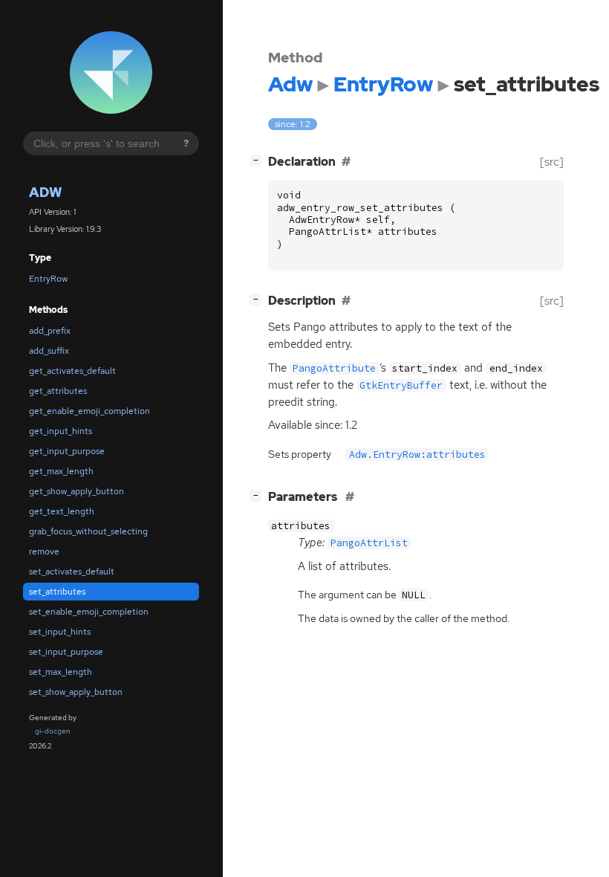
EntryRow (48, 279)
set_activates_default (71, 571)
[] (258, 160)
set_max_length (60, 672)
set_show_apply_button (76, 692)
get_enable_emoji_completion (89, 411)
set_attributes (57, 592)
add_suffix (49, 351)
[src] (552, 161)
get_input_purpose (67, 451)
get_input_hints (60, 431)
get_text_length (61, 511)
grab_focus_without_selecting (88, 531)
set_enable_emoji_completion (89, 612)
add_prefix (50, 331)
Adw (45, 192)
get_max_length (61, 471)
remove (44, 551)
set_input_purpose (66, 652)
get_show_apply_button (76, 491)
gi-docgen (53, 731)
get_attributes (58, 391)
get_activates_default (72, 371)
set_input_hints (60, 632)
